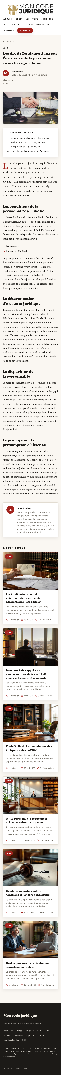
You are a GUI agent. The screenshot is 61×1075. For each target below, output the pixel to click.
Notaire (28, 24)
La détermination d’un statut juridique (27, 142)
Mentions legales (11, 1040)
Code (35, 19)
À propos (8, 30)
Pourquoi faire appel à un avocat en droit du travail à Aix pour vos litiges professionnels (27, 674)
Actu (6, 24)
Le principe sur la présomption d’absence (29, 151)
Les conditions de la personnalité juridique (29, 138)
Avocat (16, 24)
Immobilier (42, 24)
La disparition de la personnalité (25, 146)
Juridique (47, 19)
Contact (25, 30)
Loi (27, 19)
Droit (19, 19)
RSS (24, 1040)
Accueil (8, 19)
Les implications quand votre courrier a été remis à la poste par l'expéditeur (23, 598)
